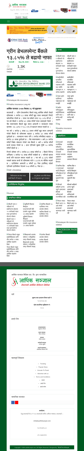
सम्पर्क (43, 380)
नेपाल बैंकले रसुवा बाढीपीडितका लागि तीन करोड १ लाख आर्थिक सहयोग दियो (13, 251)
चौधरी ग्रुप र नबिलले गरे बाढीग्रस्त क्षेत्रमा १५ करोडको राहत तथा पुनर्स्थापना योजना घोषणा (12, 224)
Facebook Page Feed (66, 230)
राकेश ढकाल (42, 339)
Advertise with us (42, 373)
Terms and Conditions (43, 376)
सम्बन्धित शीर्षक (15, 198)
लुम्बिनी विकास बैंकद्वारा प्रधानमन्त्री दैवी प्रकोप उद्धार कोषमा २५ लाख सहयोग (29, 221)
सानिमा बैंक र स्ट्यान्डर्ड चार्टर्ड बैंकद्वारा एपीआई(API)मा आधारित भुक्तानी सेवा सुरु (72, 173)
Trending (43, 363)
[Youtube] (16, 402)
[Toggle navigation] (8, 21)
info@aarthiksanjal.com (42, 421)
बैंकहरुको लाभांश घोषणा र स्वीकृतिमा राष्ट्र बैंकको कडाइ (29, 244)
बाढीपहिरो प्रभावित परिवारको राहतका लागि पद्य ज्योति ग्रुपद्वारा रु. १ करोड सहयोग (71, 84)
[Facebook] (13, 402)
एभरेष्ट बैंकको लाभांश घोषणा (43, 241)
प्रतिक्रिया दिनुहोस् (16, 184)
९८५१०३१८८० (42, 428)
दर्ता (12, 294)
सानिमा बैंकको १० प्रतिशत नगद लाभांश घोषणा (45, 214)
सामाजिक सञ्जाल (17, 397)
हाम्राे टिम (15, 319)
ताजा (60, 50)
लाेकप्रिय (61, 136)
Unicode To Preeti (43, 370)
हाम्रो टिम (43, 383)
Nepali (25, 17)
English (18, 17)
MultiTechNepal (63, 447)
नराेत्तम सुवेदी (42, 344)
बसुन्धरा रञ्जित (42, 329)
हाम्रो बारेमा (43, 386)
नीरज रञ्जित (42, 334)
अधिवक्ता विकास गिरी (42, 349)
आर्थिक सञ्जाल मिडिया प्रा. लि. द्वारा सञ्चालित (28, 275)
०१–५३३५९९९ (42, 435)
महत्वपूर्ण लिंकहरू (17, 358)
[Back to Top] (79, 446)
